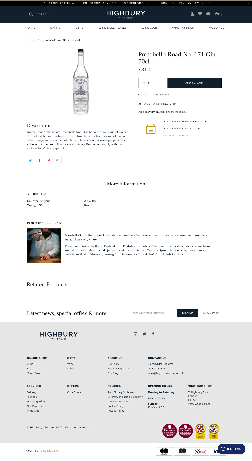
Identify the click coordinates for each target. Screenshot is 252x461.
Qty (143, 82)
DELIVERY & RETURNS (176, 136)
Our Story (113, 364)
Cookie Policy (115, 406)
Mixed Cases (34, 373)
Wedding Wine (36, 401)
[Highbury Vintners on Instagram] (135, 334)
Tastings (32, 397)
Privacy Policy (211, 313)
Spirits (55, 28)
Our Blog (112, 373)
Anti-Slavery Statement (121, 392)
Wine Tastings (183, 28)
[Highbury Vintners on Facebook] (153, 334)
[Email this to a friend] (58, 160)
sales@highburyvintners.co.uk (166, 373)
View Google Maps (199, 404)
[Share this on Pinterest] (48, 160)
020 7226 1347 (156, 369)
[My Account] (192, 14)
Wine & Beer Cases (113, 28)
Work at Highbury (118, 369)
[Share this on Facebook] (39, 160)
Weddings (216, 28)
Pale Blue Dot (50, 450)
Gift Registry (34, 406)
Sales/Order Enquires (160, 364)
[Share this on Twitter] (30, 160)
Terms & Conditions (119, 401)
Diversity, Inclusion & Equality (125, 397)
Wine (31, 28)
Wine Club (149, 28)
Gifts (79, 28)
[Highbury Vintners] (126, 15)
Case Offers (74, 392)
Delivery (32, 392)
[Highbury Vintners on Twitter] (144, 334)
